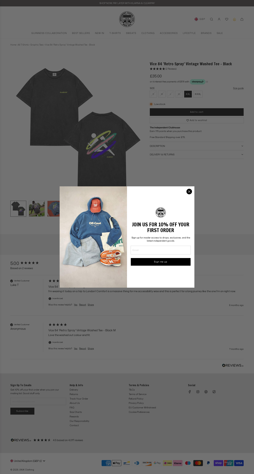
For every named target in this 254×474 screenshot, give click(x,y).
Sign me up (160, 261)
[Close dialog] (189, 191)
